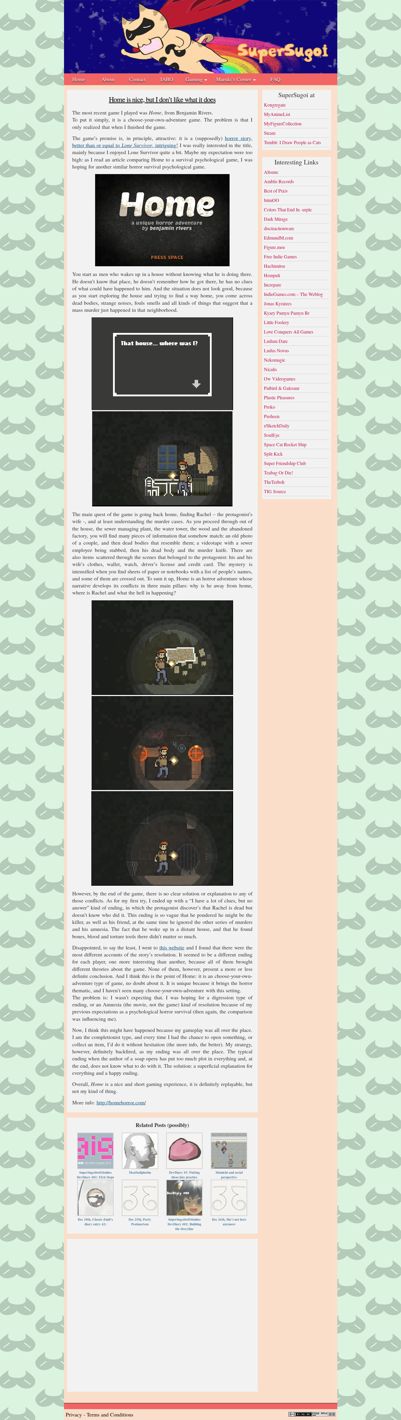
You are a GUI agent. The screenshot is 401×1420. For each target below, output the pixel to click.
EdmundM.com (278, 238)
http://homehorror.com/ (121, 1102)
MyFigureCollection (282, 123)
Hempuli (272, 275)
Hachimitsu (274, 266)
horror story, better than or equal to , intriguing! (162, 141)
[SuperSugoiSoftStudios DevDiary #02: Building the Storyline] (184, 1183)
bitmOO (271, 200)
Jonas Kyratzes (278, 303)
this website (172, 947)
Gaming (194, 79)
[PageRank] (324, 1414)
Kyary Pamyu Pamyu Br (286, 313)
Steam (269, 133)
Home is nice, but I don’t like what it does (162, 99)
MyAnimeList (277, 114)
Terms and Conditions (110, 1414)
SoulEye (271, 435)
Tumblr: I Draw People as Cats (292, 142)
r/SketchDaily (276, 425)
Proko (269, 407)
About (107, 79)
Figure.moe (274, 247)
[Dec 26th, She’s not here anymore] (229, 1183)
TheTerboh (274, 482)
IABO (166, 79)
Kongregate (275, 105)
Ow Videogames (279, 378)
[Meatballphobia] (139, 1136)
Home (78, 79)
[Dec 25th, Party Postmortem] (139, 1183)
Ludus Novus (276, 350)
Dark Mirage (276, 219)
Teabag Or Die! (278, 472)
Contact (137, 79)
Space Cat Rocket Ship (285, 444)
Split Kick (273, 454)
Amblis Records (279, 181)
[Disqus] (162, 1314)
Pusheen (271, 416)
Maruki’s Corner (233, 79)
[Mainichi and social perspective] (229, 1136)
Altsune (271, 172)
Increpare (272, 285)
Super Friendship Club (285, 463)
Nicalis (270, 369)
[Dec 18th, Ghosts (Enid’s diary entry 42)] (95, 1183)
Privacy (74, 1414)
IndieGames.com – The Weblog (293, 294)
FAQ (275, 79)
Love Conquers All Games (288, 332)
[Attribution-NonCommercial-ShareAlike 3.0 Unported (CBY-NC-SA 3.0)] (300, 1414)
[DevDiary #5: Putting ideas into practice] (184, 1136)
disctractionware (279, 228)
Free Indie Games (280, 256)
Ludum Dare (276, 341)
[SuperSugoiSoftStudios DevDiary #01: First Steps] (95, 1136)
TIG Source (275, 491)
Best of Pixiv (276, 191)
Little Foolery (276, 322)
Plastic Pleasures (279, 397)
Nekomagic (274, 360)
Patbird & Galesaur (281, 388)
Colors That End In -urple (288, 209)
